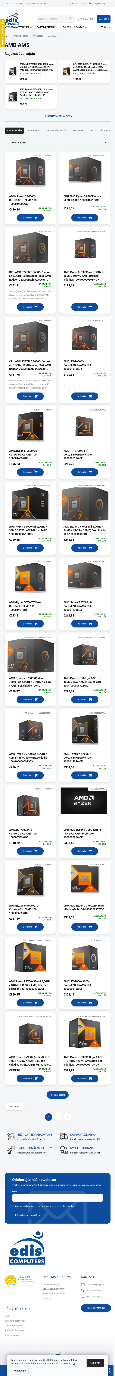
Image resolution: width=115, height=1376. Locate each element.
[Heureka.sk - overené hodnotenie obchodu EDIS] (21, 1281)
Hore (16, 1106)
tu (74, 1363)
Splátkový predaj (12, 1335)
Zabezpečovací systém (35, 3)
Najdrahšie (34, 130)
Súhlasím (95, 1362)
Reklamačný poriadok (15, 1330)
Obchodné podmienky (15, 1321)
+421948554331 (95, 1290)
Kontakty (47, 1298)
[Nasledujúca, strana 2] (58, 1117)
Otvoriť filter (17, 142)
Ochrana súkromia (13, 1325)
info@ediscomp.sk (95, 1284)
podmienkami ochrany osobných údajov (57, 1206)
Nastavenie (20, 1370)
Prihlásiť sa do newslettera (27, 1215)
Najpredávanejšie (57, 130)
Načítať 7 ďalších (57, 1095)
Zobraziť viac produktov (57, 116)
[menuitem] (19, 27)
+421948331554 (95, 1296)
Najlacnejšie (14, 130)
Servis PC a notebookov (54, 1293)
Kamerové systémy (13, 3)
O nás (7, 1316)
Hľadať (70, 19)
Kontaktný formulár (96, 1308)
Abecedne (78, 130)
